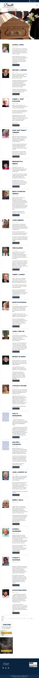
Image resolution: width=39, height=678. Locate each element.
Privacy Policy (14, 676)
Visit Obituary (16, 65)
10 (24, 618)
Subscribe (6, 633)
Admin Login (24, 676)
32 (31, 618)
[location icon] (6, 668)
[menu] (37, 5)
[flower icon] (3, 668)
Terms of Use (20, 676)
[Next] (33, 618)
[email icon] (8, 668)
